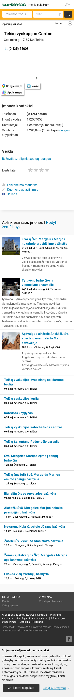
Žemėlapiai (45, 597)
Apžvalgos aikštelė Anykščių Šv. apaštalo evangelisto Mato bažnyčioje (45, 338)
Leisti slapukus (23, 688)
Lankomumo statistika (22, 185)
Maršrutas (57, 601)
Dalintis (12, 194)
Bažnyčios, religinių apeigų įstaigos (26, 159)
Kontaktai (42, 614)
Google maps (14, 86)
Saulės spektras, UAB (22, 614)
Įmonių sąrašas (13, 24)
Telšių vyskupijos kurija (21, 398)
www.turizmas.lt (42, 627)
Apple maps (14, 92)
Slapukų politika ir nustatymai (32, 618)
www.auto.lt (24, 627)
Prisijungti (38, 622)
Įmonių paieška (37, 4)
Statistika (25, 622)
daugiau (64, 130)
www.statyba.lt (61, 627)
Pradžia (6, 601)
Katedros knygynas (18, 413)
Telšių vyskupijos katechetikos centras (33, 427)
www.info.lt (9, 627)
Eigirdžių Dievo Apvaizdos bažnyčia (30, 493)
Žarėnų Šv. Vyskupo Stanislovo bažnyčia (33, 541)
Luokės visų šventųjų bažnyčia (26, 574)
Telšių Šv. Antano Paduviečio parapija (31, 442)
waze (35, 86)
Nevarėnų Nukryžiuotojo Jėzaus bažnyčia (34, 526)
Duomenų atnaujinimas (22, 189)
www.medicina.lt (12, 630)
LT (66, 4)
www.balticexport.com (36, 630)
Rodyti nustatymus (54, 688)
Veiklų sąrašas (10, 605)
